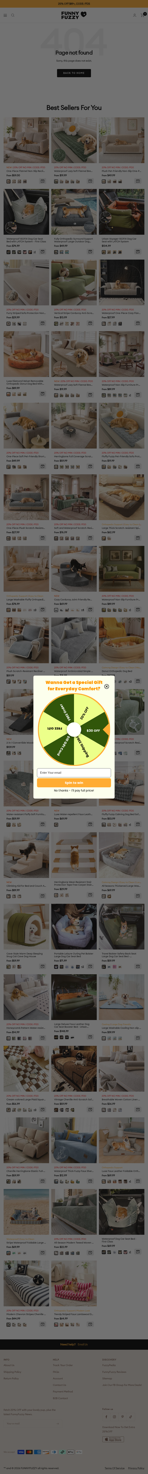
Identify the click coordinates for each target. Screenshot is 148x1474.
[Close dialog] (107, 686)
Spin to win (74, 782)
